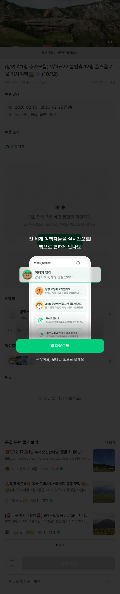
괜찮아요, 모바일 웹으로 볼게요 (60, 359)
